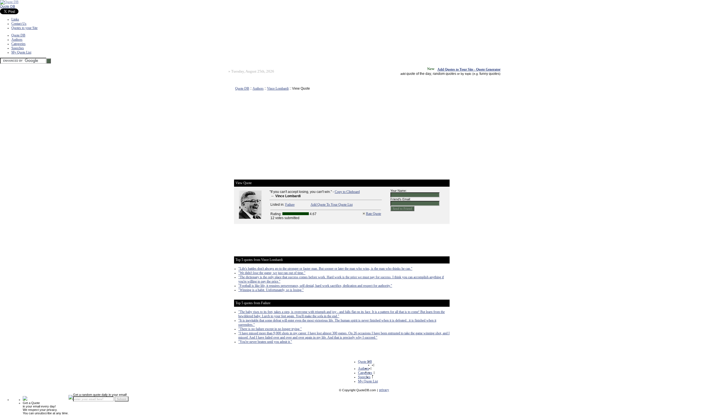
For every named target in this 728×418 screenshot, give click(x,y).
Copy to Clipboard (347, 192)
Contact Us (18, 24)
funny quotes (489, 74)
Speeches (17, 48)
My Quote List (21, 52)
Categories (18, 44)
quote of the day (418, 74)
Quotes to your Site (24, 28)
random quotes (444, 74)
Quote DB (7, 7)
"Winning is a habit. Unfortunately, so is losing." (271, 290)
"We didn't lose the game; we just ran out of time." (271, 273)
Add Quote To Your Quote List (332, 205)
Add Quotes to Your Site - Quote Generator (468, 69)
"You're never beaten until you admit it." (265, 342)
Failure (290, 205)
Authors (16, 40)
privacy (384, 390)
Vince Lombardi (278, 88)
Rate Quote (373, 214)
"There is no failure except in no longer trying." (270, 329)
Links (15, 19)
